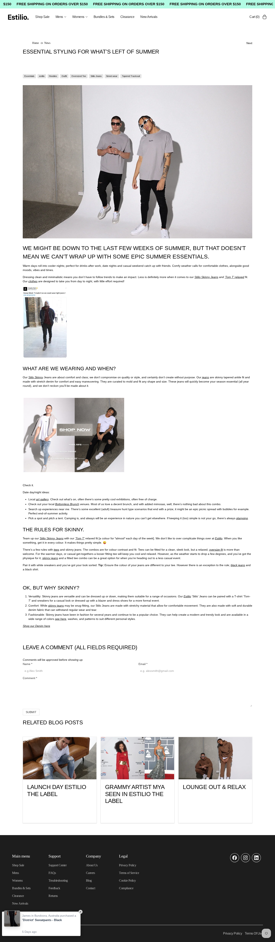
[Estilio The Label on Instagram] (245, 861)
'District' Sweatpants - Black (42, 920)
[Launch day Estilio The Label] (59, 758)
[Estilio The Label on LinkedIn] (256, 861)
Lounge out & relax (214, 787)
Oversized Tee (78, 76)
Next (249, 43)
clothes (32, 281)
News (47, 43)
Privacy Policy (127, 865)
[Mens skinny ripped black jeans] (74, 471)
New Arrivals (148, 17)
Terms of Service (129, 873)
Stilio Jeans (96, 76)
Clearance (127, 17)
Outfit (64, 76)
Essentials (29, 76)
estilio (41, 76)
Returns (53, 896)
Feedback (54, 888)
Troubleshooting (58, 880)
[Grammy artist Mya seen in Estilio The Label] (137, 758)
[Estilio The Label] (18, 17)
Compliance (126, 888)
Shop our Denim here (36, 626)
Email (143, 664)
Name (27, 664)
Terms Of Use (254, 933)
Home (35, 43)
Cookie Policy (127, 880)
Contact (90, 888)
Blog (89, 880)
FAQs (52, 873)
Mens (59, 17)
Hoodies (53, 76)
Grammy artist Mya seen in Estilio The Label (134, 794)
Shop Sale (42, 17)
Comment (30, 678)
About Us (92, 865)
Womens (78, 17)
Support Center (57, 865)
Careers (90, 873)
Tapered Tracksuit (131, 76)
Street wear (111, 76)
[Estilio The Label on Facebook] (234, 861)
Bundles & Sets (104, 17)
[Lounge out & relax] (215, 758)
